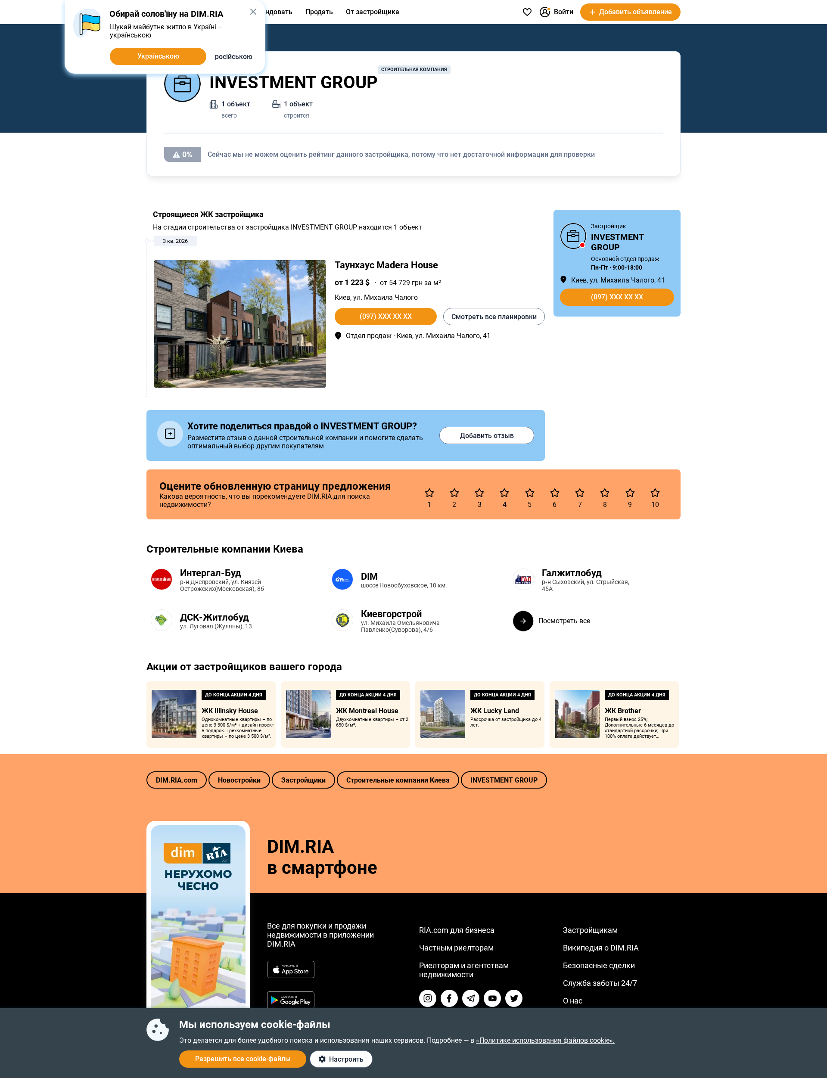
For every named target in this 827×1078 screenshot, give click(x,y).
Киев (342, 297)
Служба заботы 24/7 (600, 983)
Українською (158, 56)
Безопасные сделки (599, 965)
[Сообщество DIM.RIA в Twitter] (513, 998)
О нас (572, 1000)
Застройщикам (590, 930)
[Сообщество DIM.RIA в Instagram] (427, 998)
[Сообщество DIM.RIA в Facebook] (449, 998)
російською (233, 57)
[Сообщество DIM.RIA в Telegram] (470, 998)
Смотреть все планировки (494, 317)
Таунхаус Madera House (386, 265)
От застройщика (372, 12)
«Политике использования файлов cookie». (545, 1040)
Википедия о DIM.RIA (601, 947)
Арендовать (272, 12)
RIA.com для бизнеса (456, 930)
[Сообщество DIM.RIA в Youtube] (492, 998)
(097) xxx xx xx (386, 316)
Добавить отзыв (487, 436)
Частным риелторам (456, 947)
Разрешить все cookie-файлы (243, 1059)
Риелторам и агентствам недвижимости (464, 970)
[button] (253, 12)
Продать (319, 12)
